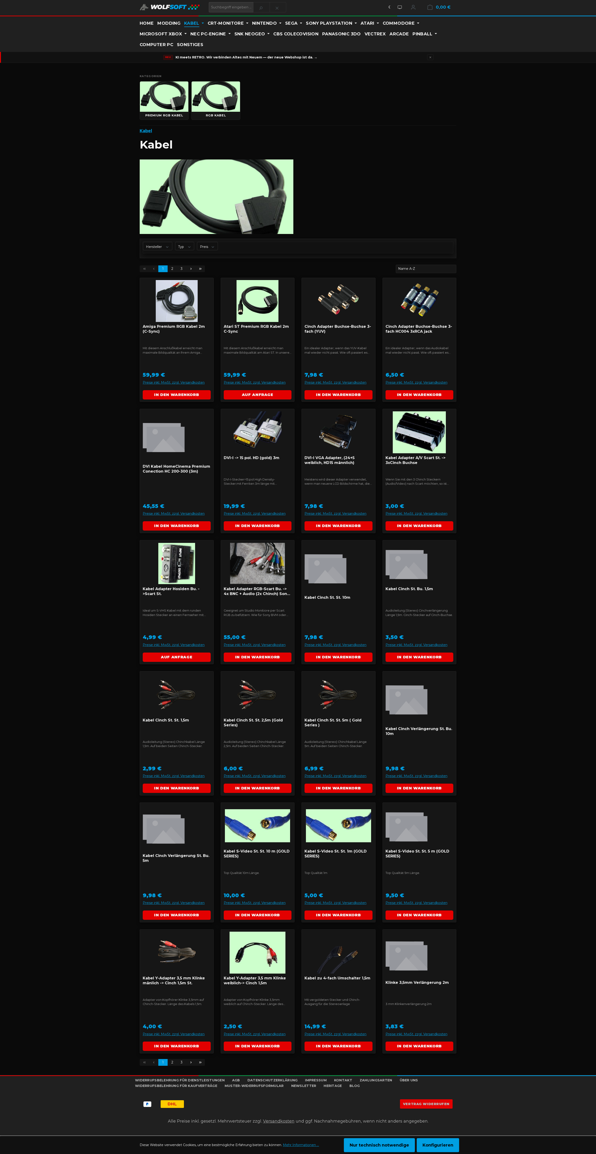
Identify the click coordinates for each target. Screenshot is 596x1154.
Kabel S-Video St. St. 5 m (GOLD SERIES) (417, 853)
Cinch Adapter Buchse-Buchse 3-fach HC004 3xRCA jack (419, 329)
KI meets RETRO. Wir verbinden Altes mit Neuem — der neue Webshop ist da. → (246, 57)
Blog (354, 1086)
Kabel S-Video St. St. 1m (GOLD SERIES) (336, 853)
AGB (236, 1080)
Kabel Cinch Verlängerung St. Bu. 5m (176, 858)
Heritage (333, 1086)
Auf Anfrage (257, 395)
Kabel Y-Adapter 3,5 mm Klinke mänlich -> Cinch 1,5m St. (174, 980)
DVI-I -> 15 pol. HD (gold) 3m (251, 458)
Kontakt (343, 1080)
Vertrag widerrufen (426, 1104)
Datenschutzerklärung (272, 1080)
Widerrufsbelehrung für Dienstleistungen (180, 1080)
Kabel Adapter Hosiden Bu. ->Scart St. (171, 591)
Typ (181, 246)
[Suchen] (261, 7)
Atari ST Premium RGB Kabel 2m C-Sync (256, 329)
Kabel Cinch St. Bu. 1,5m (409, 589)
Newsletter (303, 1086)
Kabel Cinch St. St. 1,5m (166, 720)
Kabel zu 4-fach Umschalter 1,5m (337, 978)
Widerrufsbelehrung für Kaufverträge (176, 1086)
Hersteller (154, 246)
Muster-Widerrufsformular (254, 1086)
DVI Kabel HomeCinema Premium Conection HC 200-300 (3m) (176, 469)
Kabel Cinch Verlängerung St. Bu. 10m (419, 731)
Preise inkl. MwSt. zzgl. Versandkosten (174, 382)
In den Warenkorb (176, 395)
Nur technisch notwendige (379, 1145)
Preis (204, 246)
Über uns (409, 1080)
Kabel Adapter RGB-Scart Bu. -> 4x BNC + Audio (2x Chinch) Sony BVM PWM (256, 592)
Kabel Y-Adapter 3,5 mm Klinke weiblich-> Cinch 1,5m (255, 980)
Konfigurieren (438, 1145)
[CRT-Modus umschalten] (400, 7)
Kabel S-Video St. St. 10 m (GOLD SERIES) (257, 853)
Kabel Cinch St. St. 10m (327, 597)
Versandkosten (279, 1121)
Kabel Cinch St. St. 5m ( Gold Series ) (333, 722)
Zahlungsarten (376, 1080)
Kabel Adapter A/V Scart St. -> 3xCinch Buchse (415, 460)
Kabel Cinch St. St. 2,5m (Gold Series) (253, 722)
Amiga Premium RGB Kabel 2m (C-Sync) (174, 329)
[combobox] (231, 7)
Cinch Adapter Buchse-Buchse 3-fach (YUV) (338, 329)
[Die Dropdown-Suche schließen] (278, 7)
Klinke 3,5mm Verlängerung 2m (417, 982)
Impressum (316, 1080)
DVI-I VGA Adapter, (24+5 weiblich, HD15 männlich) (330, 460)
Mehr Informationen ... (301, 1145)
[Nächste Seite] (191, 268)
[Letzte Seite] (200, 268)
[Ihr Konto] (413, 7)
